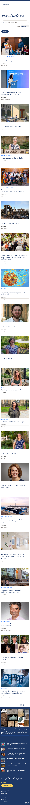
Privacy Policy (3, 799)
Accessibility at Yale (5, 797)
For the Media (4, 793)
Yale (26, 803)
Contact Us (3, 794)
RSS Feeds (3, 791)
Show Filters (5, 31)
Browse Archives (5, 790)
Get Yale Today (6, 785)
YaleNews (5, 5)
